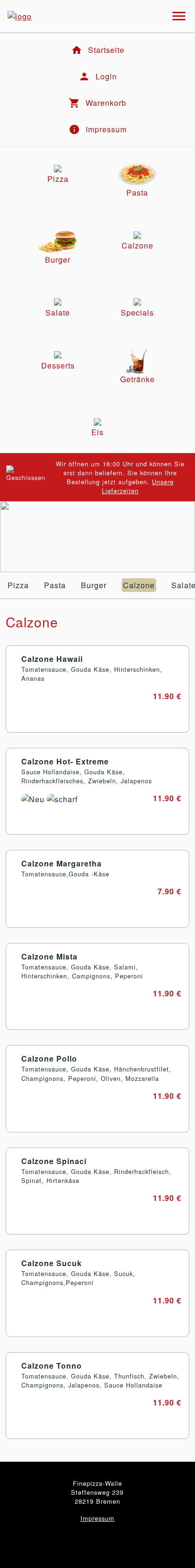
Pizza (18, 585)
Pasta (55, 585)
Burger (93, 585)
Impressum (97, 1518)
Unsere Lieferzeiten (138, 486)
